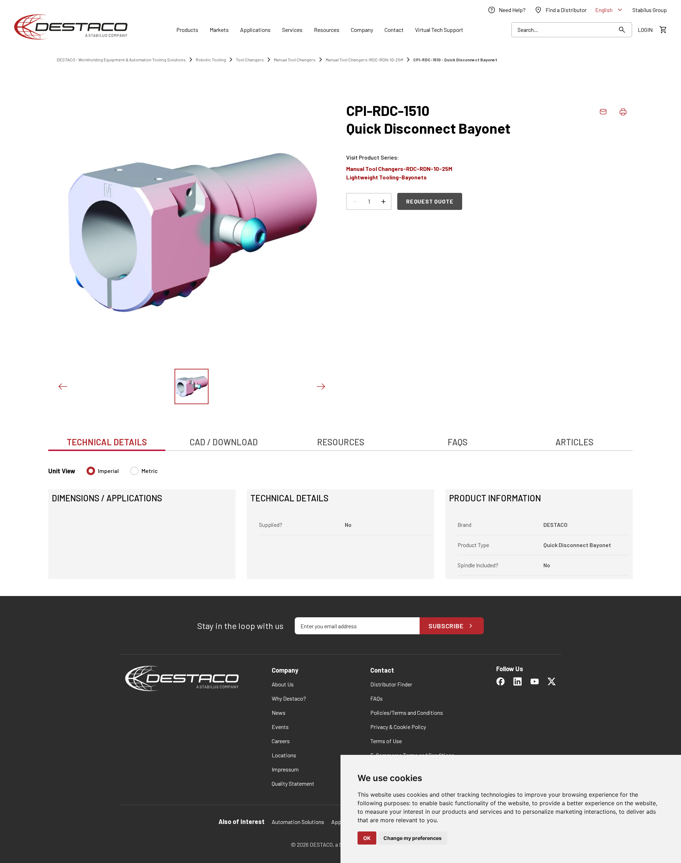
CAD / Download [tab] (223, 442)
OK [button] (367, 838)
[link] (506, 10)
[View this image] (192, 386)
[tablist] (340, 438)
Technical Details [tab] (107, 442)
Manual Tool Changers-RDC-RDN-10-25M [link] (364, 59)
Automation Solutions (298, 821)
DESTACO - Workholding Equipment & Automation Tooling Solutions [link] (121, 59)
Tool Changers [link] (250, 59)
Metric (150, 470)
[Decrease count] (354, 201)
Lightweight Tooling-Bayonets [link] (386, 177)
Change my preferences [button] (412, 838)
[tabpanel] (340, 518)
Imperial (108, 470)
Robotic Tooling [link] (211, 59)
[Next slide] (321, 386)
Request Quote (429, 201)
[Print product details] (623, 112)
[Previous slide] (62, 386)
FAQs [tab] (457, 442)
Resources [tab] (340, 442)
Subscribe (446, 626)
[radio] (91, 471)
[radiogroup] (122, 474)
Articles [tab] (574, 442)
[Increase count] (383, 201)
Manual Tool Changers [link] (295, 59)
